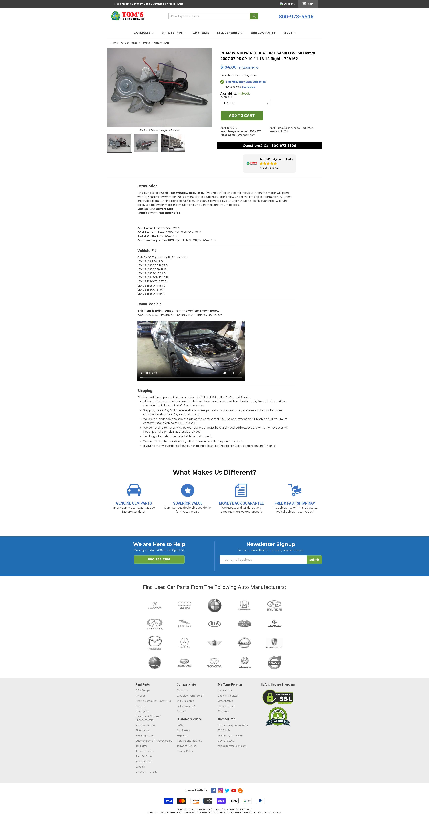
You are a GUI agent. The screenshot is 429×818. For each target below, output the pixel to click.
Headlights (142, 711)
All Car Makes (129, 42)
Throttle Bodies (145, 751)
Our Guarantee (185, 700)
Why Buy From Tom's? (190, 695)
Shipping (182, 735)
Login (221, 695)
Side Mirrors (142, 730)
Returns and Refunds (189, 740)
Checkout (223, 711)
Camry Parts (161, 42)
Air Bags (140, 695)
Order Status (225, 700)
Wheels (140, 766)
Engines (140, 706)
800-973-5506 (296, 16)
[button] (269, 163)
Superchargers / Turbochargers (154, 740)
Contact (181, 711)
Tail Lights (141, 745)
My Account (225, 690)
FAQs (180, 725)
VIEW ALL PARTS (146, 771)
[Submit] (254, 16)
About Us (182, 690)
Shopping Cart (226, 706)
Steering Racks (145, 735)
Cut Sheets (183, 730)
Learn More (248, 87)
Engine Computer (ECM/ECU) (153, 700)
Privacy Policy (185, 751)
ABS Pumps (143, 690)
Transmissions (144, 761)
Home (114, 42)
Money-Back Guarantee (149, 3)
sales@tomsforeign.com (232, 745)
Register (233, 695)
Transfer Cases (144, 756)
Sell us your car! (186, 706)
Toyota (145, 42)
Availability (227, 96)
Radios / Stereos (145, 725)
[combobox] (213, 16)
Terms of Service (186, 745)
